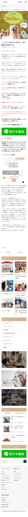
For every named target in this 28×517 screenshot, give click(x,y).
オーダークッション (8, 336)
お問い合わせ (4, 489)
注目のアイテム (20, 413)
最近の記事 (7, 413)
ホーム (3, 471)
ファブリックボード (8, 343)
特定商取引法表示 (5, 504)
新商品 (4, 347)
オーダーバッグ (7, 340)
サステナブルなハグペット (7, 482)
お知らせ (3, 473)
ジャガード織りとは (6, 478)
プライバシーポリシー (6, 502)
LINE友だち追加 (5, 506)
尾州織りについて (5, 480)
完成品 (3, 484)
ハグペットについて (6, 475)
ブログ (10, 37)
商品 (15, 471)
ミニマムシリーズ (7, 326)
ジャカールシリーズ (8, 322)
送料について (4, 497)
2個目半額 (5, 329)
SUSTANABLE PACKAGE (9, 333)
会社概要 (3, 500)
